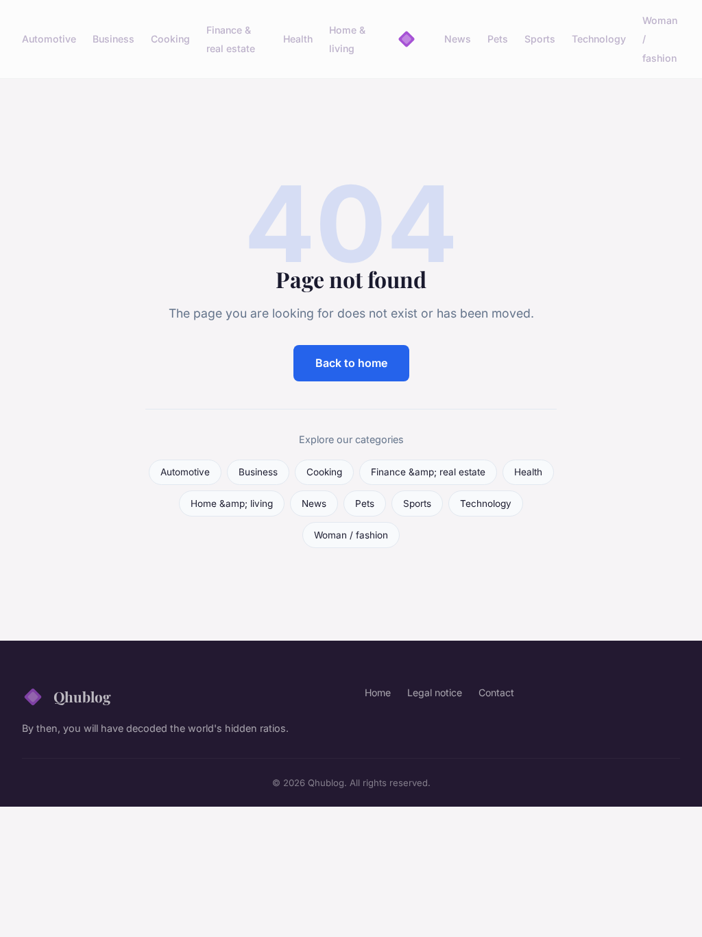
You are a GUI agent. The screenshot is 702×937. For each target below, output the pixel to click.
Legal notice (434, 692)
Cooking (170, 39)
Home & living (347, 39)
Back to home (351, 363)
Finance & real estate (230, 39)
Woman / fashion (351, 535)
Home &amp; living (232, 503)
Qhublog (82, 696)
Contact (496, 692)
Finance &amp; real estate (428, 471)
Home (378, 692)
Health (298, 39)
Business (113, 39)
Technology (599, 39)
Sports (539, 39)
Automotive (49, 39)
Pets (497, 39)
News (457, 39)
